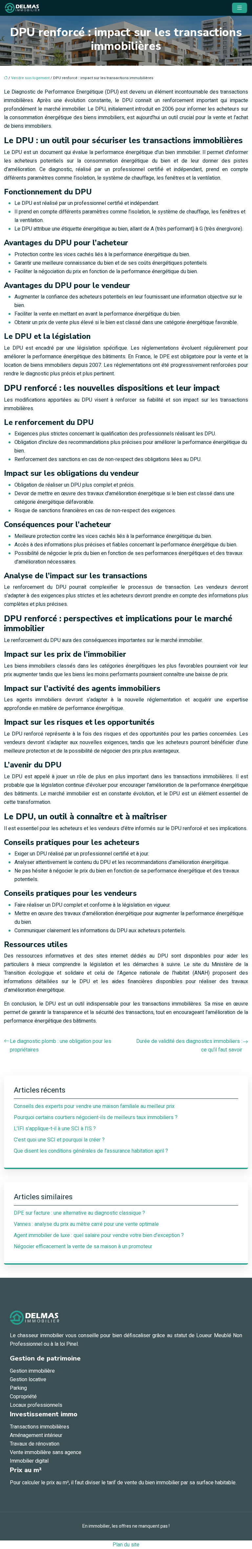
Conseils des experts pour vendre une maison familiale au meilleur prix (94, 1106)
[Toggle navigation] (239, 8)
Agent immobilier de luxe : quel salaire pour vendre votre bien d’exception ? (99, 1235)
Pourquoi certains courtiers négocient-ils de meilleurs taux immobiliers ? (96, 1117)
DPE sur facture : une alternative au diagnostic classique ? (79, 1213)
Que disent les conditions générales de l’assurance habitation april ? (91, 1151)
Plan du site (126, 1545)
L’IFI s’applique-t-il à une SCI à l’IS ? (55, 1129)
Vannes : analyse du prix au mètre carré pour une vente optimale (86, 1224)
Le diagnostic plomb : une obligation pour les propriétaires (60, 1045)
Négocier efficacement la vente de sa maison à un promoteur (83, 1246)
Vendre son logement (30, 78)
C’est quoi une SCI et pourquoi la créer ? (59, 1140)
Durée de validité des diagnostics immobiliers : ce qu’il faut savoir (189, 1045)
